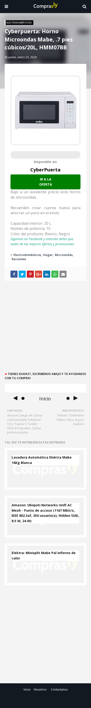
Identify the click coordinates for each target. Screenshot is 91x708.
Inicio (27, 689)
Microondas (64, 255)
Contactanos (59, 689)
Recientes (19, 259)
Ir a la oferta (45, 182)
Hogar (48, 255)
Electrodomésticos (27, 255)
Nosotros (40, 689)
